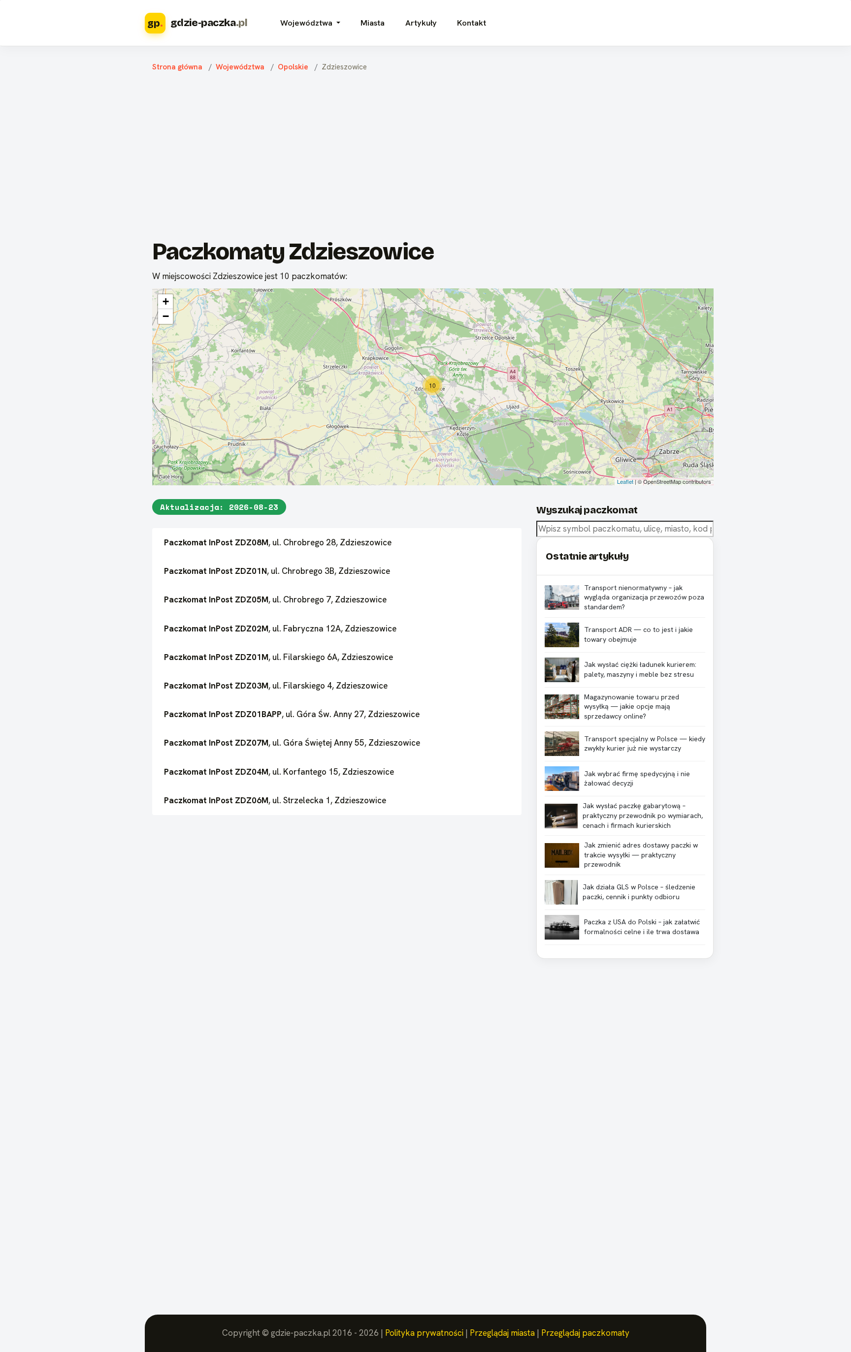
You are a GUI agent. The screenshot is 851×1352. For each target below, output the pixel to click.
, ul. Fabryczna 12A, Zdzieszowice (280, 628)
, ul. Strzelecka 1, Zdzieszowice (275, 800)
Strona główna (177, 67)
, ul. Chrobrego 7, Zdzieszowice (275, 599)
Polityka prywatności (424, 1332)
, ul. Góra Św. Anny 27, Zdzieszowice (292, 714)
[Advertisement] (433, 158)
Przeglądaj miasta (502, 1332)
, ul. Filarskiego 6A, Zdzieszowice (278, 657)
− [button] (166, 316)
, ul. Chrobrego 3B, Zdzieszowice (277, 571)
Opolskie (293, 67)
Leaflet (625, 481)
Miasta (372, 23)
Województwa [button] (307, 23)
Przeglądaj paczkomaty (585, 1332)
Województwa (240, 67)
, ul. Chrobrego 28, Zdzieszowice (278, 542)
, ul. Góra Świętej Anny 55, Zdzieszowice (292, 742)
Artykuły (421, 23)
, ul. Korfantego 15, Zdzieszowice (279, 771)
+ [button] (166, 301)
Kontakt (471, 23)
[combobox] (625, 529)
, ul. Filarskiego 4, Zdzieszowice (276, 685)
